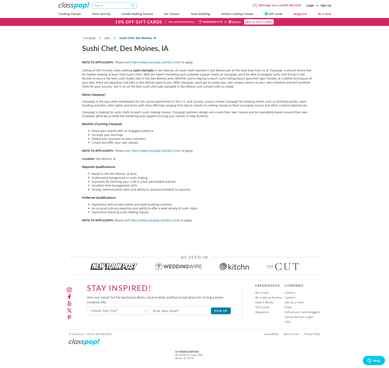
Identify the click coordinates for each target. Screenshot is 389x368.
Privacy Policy (312, 334)
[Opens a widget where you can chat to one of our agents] (374, 361)
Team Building (200, 14)
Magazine (300, 14)
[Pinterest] (69, 317)
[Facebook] (69, 296)
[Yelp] (69, 303)
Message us (267, 5)
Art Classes (171, 14)
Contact (290, 293)
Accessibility (271, 334)
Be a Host (324, 14)
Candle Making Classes (137, 14)
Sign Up (326, 5)
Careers (290, 297)
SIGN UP (221, 311)
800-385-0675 (292, 5)
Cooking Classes (70, 14)
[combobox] (118, 311)
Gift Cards (275, 14)
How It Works (264, 302)
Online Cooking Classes (237, 14)
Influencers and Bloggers (302, 312)
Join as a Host (294, 302)
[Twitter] (69, 310)
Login (310, 5)
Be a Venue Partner (268, 297)
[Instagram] (69, 289)
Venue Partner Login (299, 317)
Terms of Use (291, 334)
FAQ (287, 322)
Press (288, 307)
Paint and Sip (101, 14)
